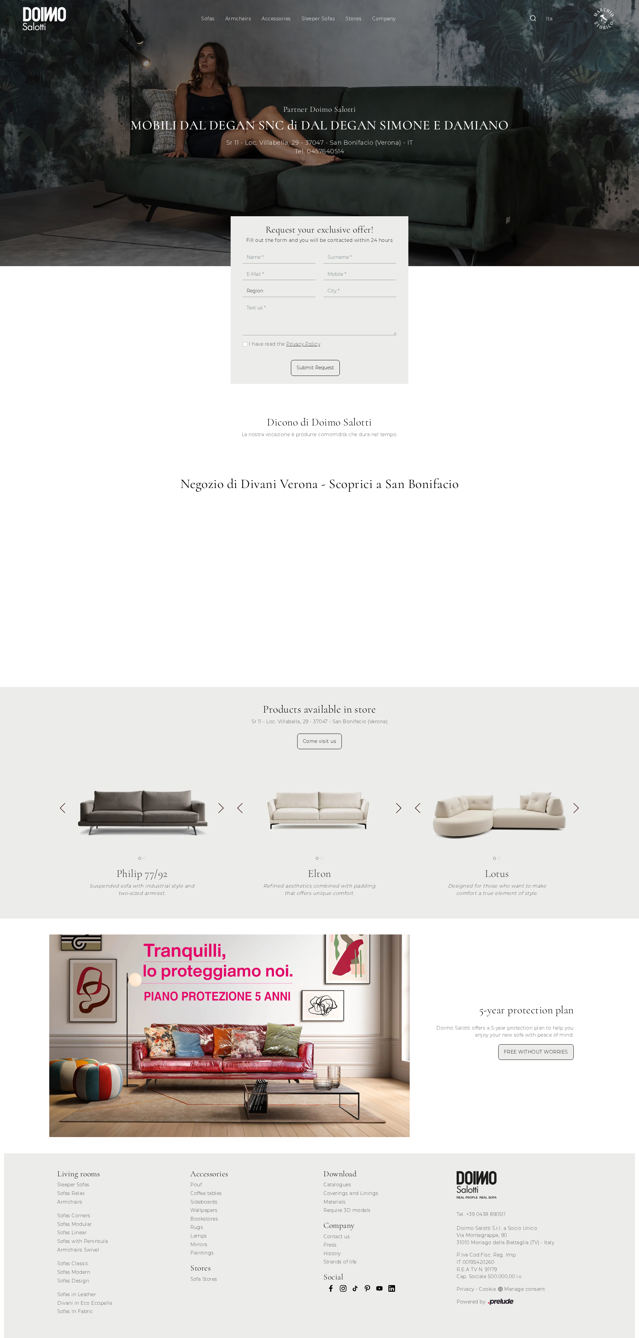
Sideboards (203, 1202)
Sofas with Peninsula (82, 1241)
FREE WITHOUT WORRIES (536, 1052)
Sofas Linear (72, 1233)
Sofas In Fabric (75, 1311)
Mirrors (199, 1245)
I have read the (284, 344)
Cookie (487, 1289)
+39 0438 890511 (486, 1214)
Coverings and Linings (350, 1193)
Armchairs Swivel (78, 1250)
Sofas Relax (71, 1193)
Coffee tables (206, 1193)
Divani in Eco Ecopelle (84, 1303)
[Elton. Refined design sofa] (319, 806)
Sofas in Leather (76, 1294)
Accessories (276, 19)
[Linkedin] (389, 1288)
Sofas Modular (74, 1224)
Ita (549, 19)
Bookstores (204, 1219)
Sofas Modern (73, 1272)
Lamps (198, 1236)
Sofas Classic (73, 1263)
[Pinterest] (365, 1288)
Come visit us (319, 741)
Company (384, 19)
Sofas (208, 19)
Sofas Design (73, 1281)
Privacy (465, 1289)
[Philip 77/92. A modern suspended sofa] (142, 806)
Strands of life (340, 1262)
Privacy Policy (303, 344)
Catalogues (337, 1185)
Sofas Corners (74, 1216)
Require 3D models (347, 1210)
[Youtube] (377, 1288)
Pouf (196, 1185)
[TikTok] (353, 1288)
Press (330, 1245)
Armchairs (238, 19)
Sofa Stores (203, 1279)
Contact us (336, 1237)
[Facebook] (328, 1288)
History (332, 1253)
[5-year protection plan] (229, 1035)
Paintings (202, 1253)
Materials (334, 1202)
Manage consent (524, 1289)
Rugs (196, 1227)
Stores (353, 19)
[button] (221, 809)
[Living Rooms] (477, 1184)
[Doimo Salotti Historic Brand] (604, 18)
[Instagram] (341, 1288)
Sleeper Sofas (318, 19)
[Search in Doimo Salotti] (533, 18)
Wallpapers (203, 1210)
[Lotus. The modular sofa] (497, 806)
